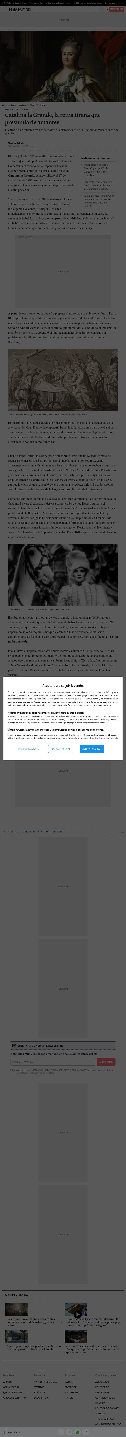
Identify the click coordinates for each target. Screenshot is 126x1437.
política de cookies (84, 705)
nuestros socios (48, 692)
